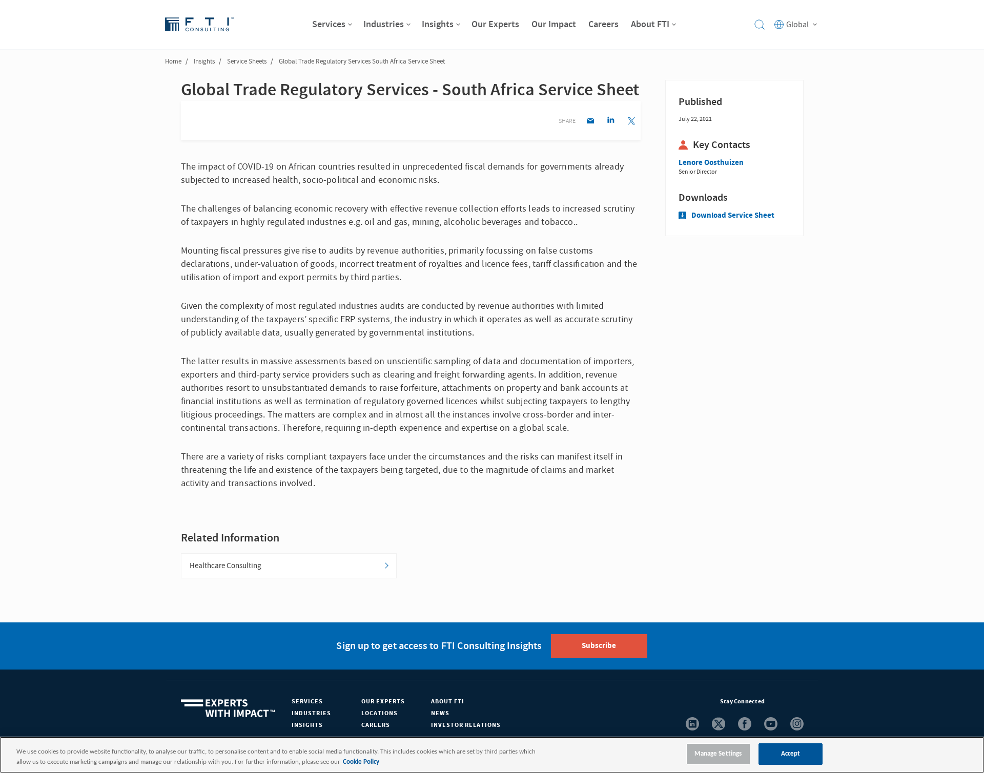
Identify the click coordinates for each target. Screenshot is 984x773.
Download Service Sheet (732, 215)
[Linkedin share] (610, 121)
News (440, 713)
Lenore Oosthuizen (711, 162)
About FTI (447, 701)
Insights (204, 61)
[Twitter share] (631, 121)
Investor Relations (466, 725)
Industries (311, 713)
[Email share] (590, 121)
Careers (375, 725)
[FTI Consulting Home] (199, 24)
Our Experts (383, 701)
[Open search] (759, 24)
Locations (379, 713)
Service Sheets (246, 61)
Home (173, 61)
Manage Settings (718, 753)
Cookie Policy (361, 762)
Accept (791, 753)
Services (307, 701)
